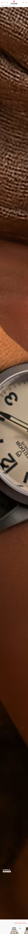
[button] (5, 2)
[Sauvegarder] (20, 925)
